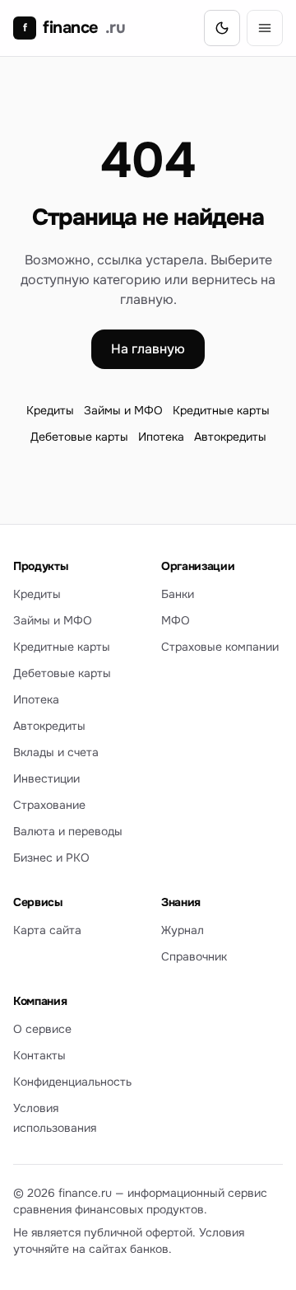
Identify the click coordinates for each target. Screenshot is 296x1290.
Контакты (39, 1055)
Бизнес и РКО (51, 857)
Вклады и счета (56, 752)
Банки (177, 594)
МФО (175, 620)
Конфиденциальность (72, 1081)
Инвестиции (46, 778)
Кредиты (50, 410)
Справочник (194, 956)
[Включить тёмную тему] (222, 28)
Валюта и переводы (68, 831)
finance (74, 27)
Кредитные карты (221, 410)
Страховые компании (220, 646)
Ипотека (161, 436)
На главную (148, 349)
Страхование (49, 804)
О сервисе (42, 1028)
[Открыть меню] (265, 28)
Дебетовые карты (79, 436)
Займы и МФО (123, 410)
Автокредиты (230, 436)
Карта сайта (47, 930)
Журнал (182, 930)
